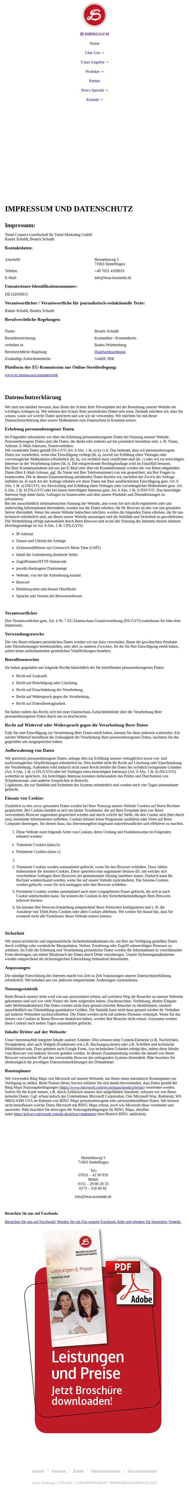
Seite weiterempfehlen (142, 1471)
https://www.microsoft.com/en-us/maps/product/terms (102, 1087)
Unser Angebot (92, 62)
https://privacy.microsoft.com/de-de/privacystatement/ (55, 1114)
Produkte (93, 71)
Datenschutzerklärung (105, 1471)
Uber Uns (92, 53)
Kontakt (92, 99)
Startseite (38, 1471)
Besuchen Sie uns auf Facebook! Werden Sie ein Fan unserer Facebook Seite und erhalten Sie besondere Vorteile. (93, 1222)
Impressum (59, 1471)
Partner (94, 81)
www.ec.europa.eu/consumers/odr (31, 375)
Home (94, 43)
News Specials (92, 90)
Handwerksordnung (110, 352)
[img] (94, 14)
